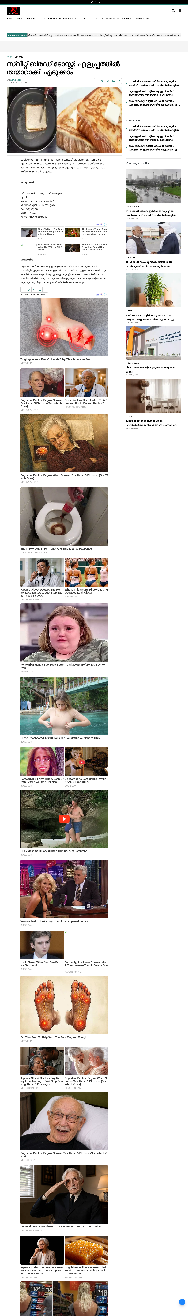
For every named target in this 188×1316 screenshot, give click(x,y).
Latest (19, 18)
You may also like (137, 163)
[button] (180, 10)
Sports (84, 18)
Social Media (112, 18)
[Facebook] (88, 2)
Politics (31, 18)
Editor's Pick (142, 18)
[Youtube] (99, 2)
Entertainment (47, 18)
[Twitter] (92, 2)
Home (10, 18)
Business (127, 18)
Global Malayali (68, 18)
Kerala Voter (15, 80)
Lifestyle (96, 18)
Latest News (134, 120)
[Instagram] (96, 2)
